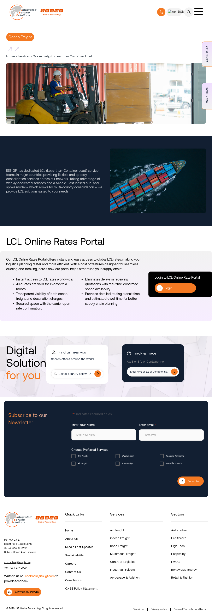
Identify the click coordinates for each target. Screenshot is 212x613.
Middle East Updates (79, 547)
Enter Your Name (83, 425)
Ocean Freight (120, 538)
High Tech (178, 546)
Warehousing (128, 456)
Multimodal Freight (123, 554)
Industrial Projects (174, 463)
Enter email (147, 425)
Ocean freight (43, 56)
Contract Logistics (122, 561)
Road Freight (128, 463)
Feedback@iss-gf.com (39, 576)
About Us (71, 538)
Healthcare (178, 538)
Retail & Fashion (182, 577)
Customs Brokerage (175, 456)
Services (24, 56)
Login (168, 288)
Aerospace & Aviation (125, 577)
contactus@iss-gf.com (17, 562)
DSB (180, 11)
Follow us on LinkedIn (26, 592)
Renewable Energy (184, 569)
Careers (70, 563)
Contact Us (73, 572)
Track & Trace (206, 96)
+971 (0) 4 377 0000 (15, 567)
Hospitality (178, 554)
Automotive (179, 530)
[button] (188, 12)
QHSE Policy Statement (81, 588)
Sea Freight (83, 456)
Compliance (73, 580)
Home (10, 56)
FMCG (175, 561)
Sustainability (74, 555)
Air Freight (82, 463)
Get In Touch (206, 54)
